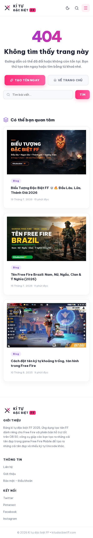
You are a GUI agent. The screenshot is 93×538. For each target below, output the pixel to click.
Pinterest (9, 505)
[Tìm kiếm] (76, 8)
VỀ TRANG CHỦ (70, 80)
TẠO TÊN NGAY (27, 80)
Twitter (8, 498)
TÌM (82, 94)
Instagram (10, 518)
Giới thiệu (9, 473)
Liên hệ (8, 467)
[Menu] (86, 8)
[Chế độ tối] (67, 8)
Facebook (10, 511)
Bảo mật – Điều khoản (17, 480)
